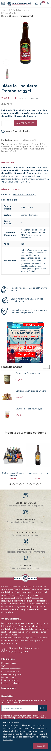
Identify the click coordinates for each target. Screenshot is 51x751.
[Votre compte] (48, 3)
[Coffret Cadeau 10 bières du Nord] (13, 455)
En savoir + (8, 740)
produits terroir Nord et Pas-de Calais (17, 629)
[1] (42, 708)
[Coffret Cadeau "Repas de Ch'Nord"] (7, 397)
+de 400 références (25, 503)
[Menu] (3, 3)
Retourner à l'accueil (44, 13)
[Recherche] (36, 3)
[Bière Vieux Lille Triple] (38, 455)
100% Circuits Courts (25, 532)
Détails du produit (11, 190)
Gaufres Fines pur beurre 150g (29, 409)
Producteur (6, 194)
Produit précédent (41, 13)
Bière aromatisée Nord (29, 144)
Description (7, 162)
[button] (44, 367)
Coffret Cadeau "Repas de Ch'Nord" (31, 391)
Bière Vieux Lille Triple (38, 473)
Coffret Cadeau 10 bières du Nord (13, 474)
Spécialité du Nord (30, 146)
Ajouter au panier (25, 123)
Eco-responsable (25, 549)
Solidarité (25, 565)
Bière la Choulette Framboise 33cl (29, 589)
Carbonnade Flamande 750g (28, 373)
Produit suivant (48, 13)
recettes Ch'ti (7, 632)
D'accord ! (40, 746)
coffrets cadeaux (18, 640)
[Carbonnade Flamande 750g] (7, 379)
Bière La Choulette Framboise (25, 149)
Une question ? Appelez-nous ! (24, 648)
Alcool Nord (12, 144)
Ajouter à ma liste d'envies (18, 131)
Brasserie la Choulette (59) (24, 140)
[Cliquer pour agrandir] (6, 62)
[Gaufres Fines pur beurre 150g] (7, 414)
